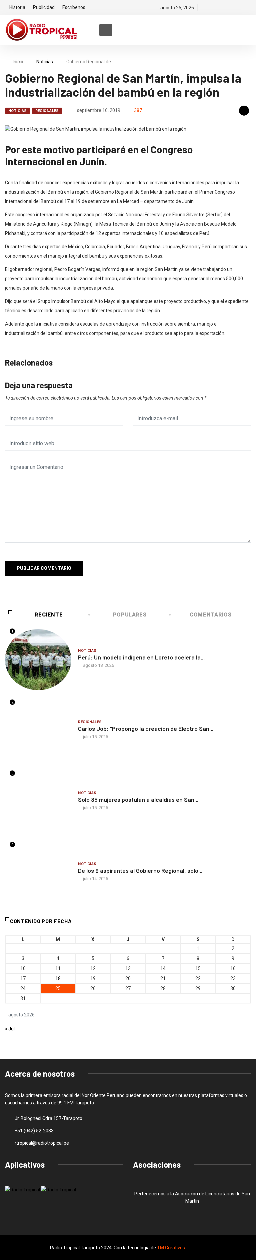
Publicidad (44, 7)
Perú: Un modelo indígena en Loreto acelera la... (141, 657)
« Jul (10, 1028)
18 (58, 978)
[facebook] (204, 7)
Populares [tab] (130, 615)
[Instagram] (226, 7)
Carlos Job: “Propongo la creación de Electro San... (145, 728)
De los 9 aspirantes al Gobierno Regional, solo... (140, 870)
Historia (17, 7)
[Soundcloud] (238, 7)
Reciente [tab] (49, 615)
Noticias (44, 61)
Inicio (18, 61)
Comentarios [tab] (210, 615)
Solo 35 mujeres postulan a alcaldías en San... (138, 799)
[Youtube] (249, 7)
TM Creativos (171, 1247)
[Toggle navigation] (105, 30)
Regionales (47, 111)
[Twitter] (215, 7)
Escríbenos (73, 7)
